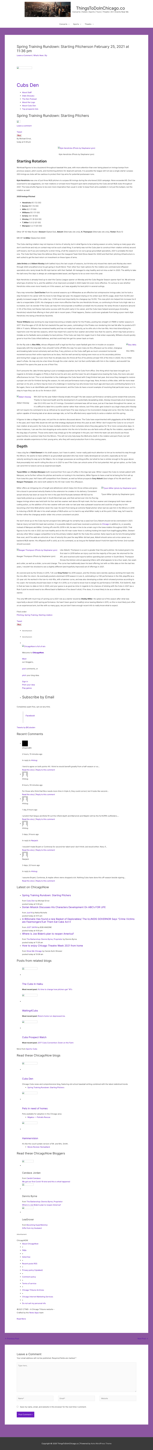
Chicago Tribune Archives (33, 1290)
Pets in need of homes (35, 1108)
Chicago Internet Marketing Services (37, 1297)
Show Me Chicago (34, 951)
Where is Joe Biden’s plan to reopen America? (48, 933)
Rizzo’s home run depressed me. (51, 1016)
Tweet (19, 132)
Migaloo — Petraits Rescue (38, 1117)
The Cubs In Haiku (32, 984)
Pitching (20, 615)
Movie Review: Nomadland (38, 1147)
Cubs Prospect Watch (34, 1037)
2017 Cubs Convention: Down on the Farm (56, 1043)
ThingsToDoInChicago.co (100, 8)
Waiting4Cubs (30, 1010)
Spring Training (31, 615)
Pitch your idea (28, 685)
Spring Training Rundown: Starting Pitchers (46, 895)
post (24, 669)
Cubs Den (28, 85)
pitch (24, 675)
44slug (34, 760)
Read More (21, 1319)
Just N (29, 912)
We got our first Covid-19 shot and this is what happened (46, 1181)
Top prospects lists (30, 109)
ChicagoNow (38, 652)
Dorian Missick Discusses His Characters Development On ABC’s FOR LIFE (64, 907)
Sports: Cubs (31, 1049)
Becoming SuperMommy (37, 1225)
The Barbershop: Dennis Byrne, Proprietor (44, 939)
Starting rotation (45, 615)
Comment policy (29, 1277)
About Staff (27, 92)
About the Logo (28, 102)
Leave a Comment (24, 55)
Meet (24, 659)
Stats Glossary (28, 96)
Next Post (143, 1338)
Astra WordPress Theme (101, 1443)
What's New (38, 55)
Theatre (88, 24)
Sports (76, 24)
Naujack (34, 840)
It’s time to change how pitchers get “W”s (55, 989)
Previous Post (12, 1338)
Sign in (25, 681)
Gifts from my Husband (32, 1228)
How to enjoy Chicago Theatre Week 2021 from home (52, 945)
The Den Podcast (29, 99)
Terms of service (29, 1283)
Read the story (28, 770)
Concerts (63, 24)
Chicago (105, 524)
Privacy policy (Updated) (32, 1270)
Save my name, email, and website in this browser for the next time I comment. (53, 1407)
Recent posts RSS (29, 1263)
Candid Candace (33, 1178)
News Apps (34, 1312)
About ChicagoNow (30, 1244)
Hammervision (30, 1138)
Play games (27, 688)
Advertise (26, 1257)
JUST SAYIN (32, 927)
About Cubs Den (29, 105)
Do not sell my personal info (34, 1303)
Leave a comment (24, 126)
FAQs (24, 1250)
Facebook (30, 715)
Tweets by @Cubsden (26, 727)
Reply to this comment (45, 770)
